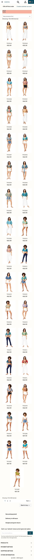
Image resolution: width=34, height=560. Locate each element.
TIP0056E (9, 238)
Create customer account (24, 6)
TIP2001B (9, 266)
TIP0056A (25, 182)
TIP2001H (24, 322)
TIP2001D (9, 294)
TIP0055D (9, 127)
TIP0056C (9, 210)
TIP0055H (9, 182)
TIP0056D (25, 210)
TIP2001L (25, 378)
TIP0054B (25, 43)
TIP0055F (9, 155)
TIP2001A (24, 238)
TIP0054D (25, 71)
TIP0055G (25, 155)
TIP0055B (9, 99)
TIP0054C (9, 71)
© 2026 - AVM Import (17, 558)
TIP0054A (9, 43)
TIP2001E (24, 294)
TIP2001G (9, 322)
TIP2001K (9, 378)
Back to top (25, 505)
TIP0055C (25, 99)
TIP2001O (9, 433)
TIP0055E (24, 127)
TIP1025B (25, 433)
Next (28, 501)
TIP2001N (24, 405)
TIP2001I (9, 350)
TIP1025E (17, 489)
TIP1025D (24, 461)
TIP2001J (25, 350)
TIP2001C (24, 266)
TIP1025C (9, 461)
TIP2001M (9, 405)
